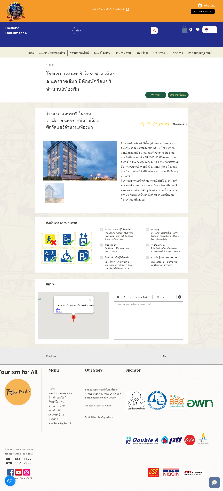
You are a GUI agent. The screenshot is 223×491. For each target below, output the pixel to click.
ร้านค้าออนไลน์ (57, 398)
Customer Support (24, 448)
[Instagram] (26, 472)
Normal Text (141, 297)
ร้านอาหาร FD (56, 406)
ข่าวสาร (53, 419)
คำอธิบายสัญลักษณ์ (59, 423)
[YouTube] (18, 472)
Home (51, 389)
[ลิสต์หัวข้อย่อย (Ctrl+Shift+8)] (170, 297)
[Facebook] (10, 472)
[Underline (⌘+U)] (130, 297)
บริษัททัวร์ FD (56, 415)
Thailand (12, 28)
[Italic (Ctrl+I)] (124, 297)
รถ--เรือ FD (54, 410)
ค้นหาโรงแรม (56, 402)
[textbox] (148, 319)
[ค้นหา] (154, 30)
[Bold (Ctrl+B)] (118, 297)
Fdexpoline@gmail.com (102, 417)
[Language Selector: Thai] (209, 29)
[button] (185, 29)
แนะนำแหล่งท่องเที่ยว (60, 393)
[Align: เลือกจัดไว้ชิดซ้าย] (158, 297)
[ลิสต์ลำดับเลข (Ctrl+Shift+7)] (164, 297)
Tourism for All (16, 33)
